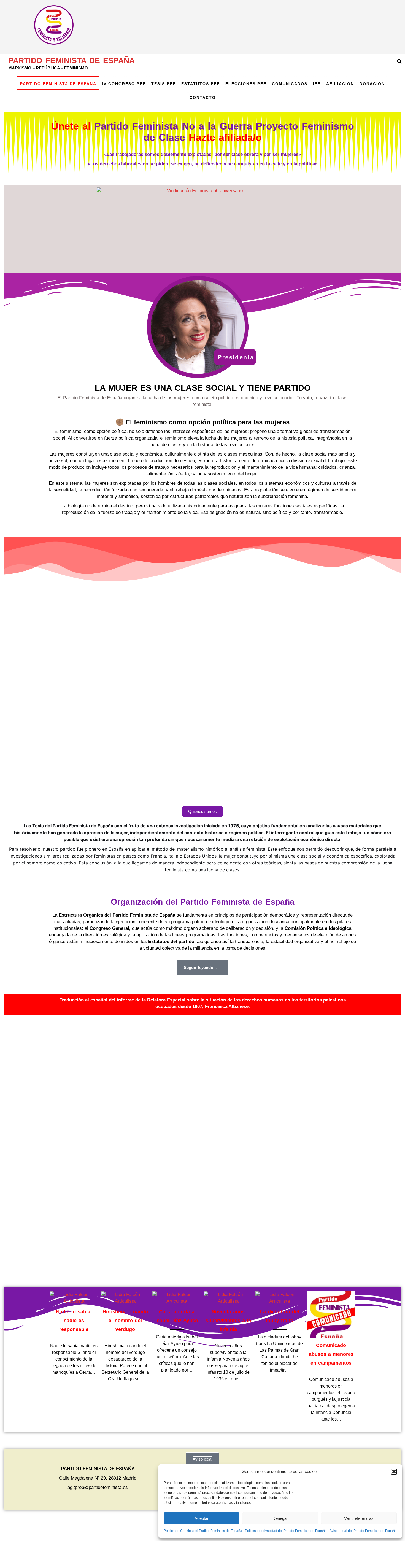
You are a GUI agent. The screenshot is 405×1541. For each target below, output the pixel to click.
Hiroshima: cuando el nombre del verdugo (125, 1320)
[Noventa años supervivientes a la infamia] (228, 1297)
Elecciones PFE (245, 84)
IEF (317, 84)
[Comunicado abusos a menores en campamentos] (331, 1314)
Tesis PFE (163, 84)
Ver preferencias (359, 1518)
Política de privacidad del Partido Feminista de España (286, 1531)
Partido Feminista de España (71, 60)
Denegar (280, 1518)
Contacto (203, 97)
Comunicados (289, 84)
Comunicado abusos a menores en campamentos (331, 1354)
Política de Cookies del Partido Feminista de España (203, 1531)
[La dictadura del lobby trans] (279, 1297)
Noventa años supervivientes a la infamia (228, 1320)
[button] (394, 1471)
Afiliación (340, 84)
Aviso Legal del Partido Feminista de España (363, 1531)
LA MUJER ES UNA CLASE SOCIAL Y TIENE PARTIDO (202, 387)
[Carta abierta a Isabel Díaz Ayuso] (176, 1297)
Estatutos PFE (200, 84)
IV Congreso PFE (124, 84)
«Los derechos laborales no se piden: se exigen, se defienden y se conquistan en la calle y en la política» (202, 163)
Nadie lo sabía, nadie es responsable (74, 1320)
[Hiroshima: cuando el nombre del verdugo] (125, 1297)
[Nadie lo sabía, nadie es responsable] (74, 1297)
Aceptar (202, 1518)
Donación (372, 84)
